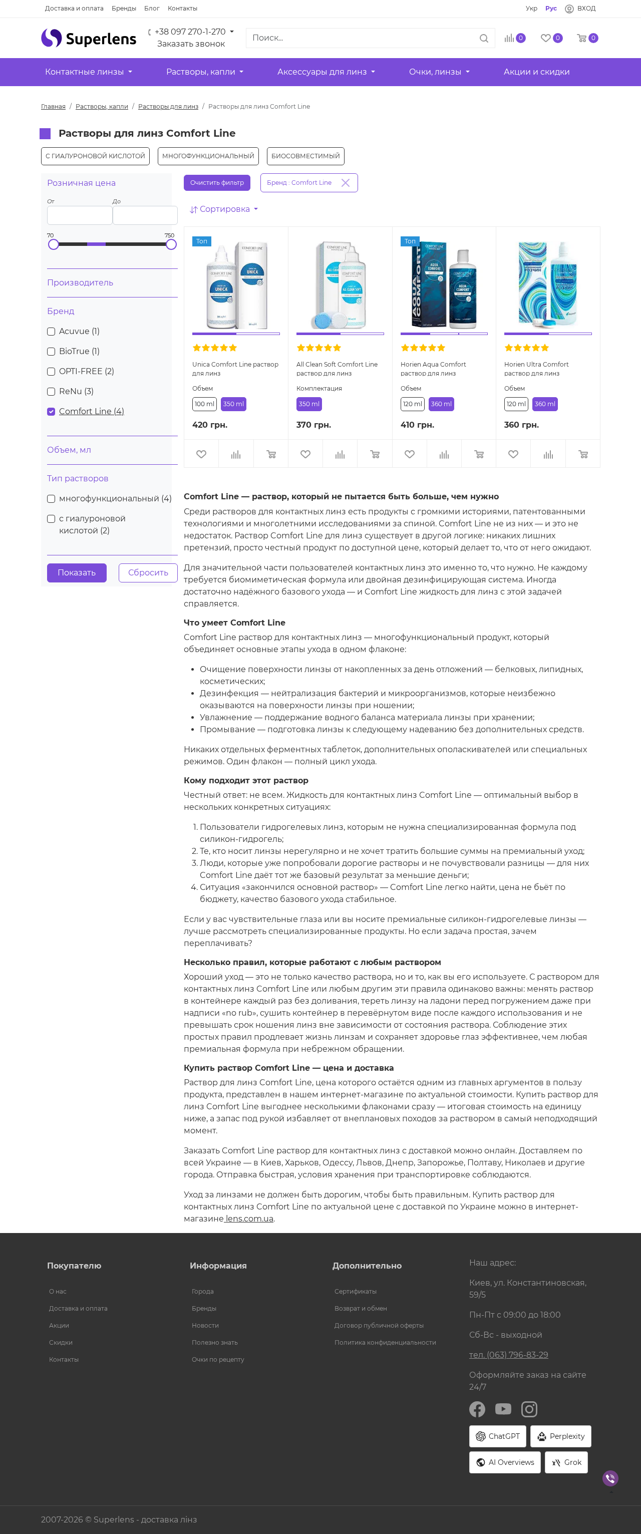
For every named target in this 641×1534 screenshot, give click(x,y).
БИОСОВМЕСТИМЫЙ (305, 156)
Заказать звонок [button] (191, 44)
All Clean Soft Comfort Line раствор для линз (337, 368)
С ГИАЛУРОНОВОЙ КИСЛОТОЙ (95, 156)
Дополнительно (367, 1266)
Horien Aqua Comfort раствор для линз (433, 368)
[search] (484, 38)
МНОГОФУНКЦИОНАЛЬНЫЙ (208, 156)
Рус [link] (551, 8)
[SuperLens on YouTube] (503, 1409)
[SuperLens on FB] (477, 1409)
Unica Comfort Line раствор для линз (235, 368)
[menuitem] (106, 1291)
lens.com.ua (248, 1218)
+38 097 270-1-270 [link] (190, 32)
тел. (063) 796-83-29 (508, 1355)
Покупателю (74, 1266)
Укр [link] (531, 8)
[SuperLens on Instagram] (529, 1409)
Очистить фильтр (217, 182)
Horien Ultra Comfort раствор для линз (536, 368)
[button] (88, 38)
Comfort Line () (91, 411)
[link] (74, 8)
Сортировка (225, 209)
